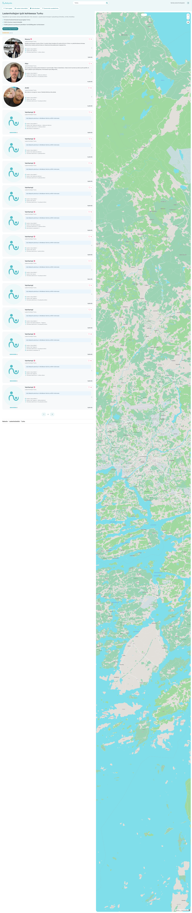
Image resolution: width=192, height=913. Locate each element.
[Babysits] (7, 3)
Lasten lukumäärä (22, 8)
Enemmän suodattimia (51, 8)
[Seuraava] (52, 414)
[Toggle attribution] (189, 910)
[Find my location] (188, 22)
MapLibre (178, 910)
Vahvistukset (35, 8)
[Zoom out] (188, 18)
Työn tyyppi (8, 8)
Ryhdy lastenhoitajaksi (178, 3)
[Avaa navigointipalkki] (188, 3)
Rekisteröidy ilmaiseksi (10, 28)
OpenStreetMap (184, 910)
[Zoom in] (188, 15)
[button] (137, 459)
